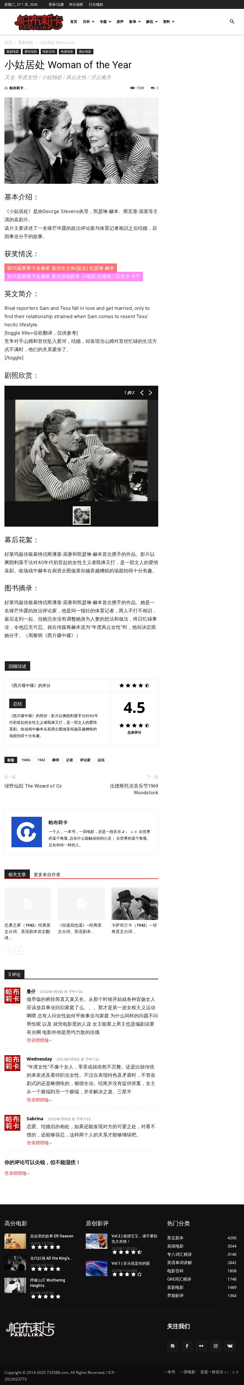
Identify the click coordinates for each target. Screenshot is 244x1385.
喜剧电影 (25, 42)
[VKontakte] (229, 1346)
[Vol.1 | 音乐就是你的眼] (96, 1268)
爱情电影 (30, 51)
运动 (101, 759)
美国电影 (67, 51)
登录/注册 (56, 4)
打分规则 (96, 4)
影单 (132, 21)
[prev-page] (8, 951)
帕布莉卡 (17, 87)
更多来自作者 (47, 874)
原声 (120, 21)
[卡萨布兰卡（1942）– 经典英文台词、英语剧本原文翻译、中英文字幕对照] (135, 904)
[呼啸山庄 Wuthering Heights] (15, 1285)
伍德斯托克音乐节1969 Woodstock (134, 789)
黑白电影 (85, 51)
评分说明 (76, 4)
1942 (41, 759)
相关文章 (17, 874)
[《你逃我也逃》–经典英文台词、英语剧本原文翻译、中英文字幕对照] (81, 904)
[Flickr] (201, 1346)
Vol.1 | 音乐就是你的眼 (131, 1263)
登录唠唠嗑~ (39, 1040)
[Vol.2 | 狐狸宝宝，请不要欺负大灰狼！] (96, 1241)
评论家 (85, 759)
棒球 (55, 759)
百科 (86, 21)
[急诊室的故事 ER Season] (15, 1241)
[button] (232, 22)
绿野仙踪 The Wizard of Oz (33, 786)
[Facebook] (187, 1346)
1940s (25, 759)
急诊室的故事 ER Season (51, 1236)
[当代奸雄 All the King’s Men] (15, 1263)
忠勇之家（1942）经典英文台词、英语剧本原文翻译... (27, 931)
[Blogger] (172, 1346)
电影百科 (49, 51)
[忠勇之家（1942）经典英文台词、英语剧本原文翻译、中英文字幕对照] (27, 904)
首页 (73, 21)
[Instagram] (215, 1346)
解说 (149, 21)
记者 (69, 759)
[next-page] (19, 951)
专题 (103, 21)
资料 (166, 21)
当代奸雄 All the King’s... (51, 1258)
